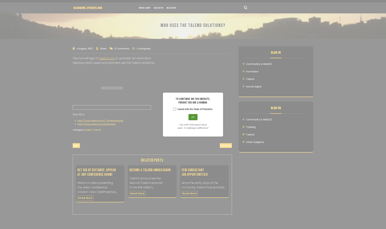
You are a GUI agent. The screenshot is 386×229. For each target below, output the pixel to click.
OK (193, 117)
